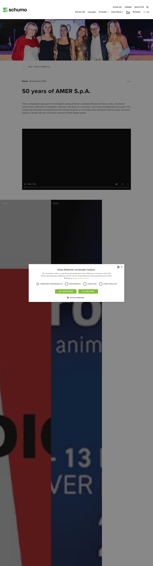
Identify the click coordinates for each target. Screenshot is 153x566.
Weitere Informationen (81, 278)
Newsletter (139, 7)
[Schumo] (15, 10)
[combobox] (118, 267)
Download (117, 7)
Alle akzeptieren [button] (66, 291)
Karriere (128, 7)
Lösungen (92, 12)
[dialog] (76, 283)
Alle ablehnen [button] (88, 291)
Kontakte (136, 12)
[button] (76, 297)
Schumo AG (80, 12)
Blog (128, 12)
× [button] (122, 267)
